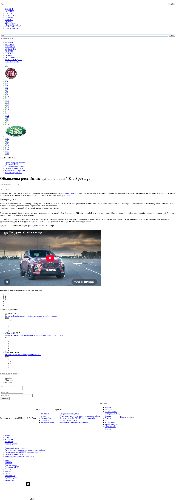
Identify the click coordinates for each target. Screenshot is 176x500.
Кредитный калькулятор (69, 414)
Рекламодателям (47, 422)
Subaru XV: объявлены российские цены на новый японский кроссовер (34, 335)
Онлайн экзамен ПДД (68, 420)
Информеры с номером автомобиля (74, 422)
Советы (108, 416)
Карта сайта (46, 418)
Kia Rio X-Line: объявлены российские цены (23, 355)
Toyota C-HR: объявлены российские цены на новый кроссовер (31, 316)
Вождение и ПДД (112, 414)
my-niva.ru (45, 414)
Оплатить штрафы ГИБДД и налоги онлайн (77, 418)
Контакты (45, 420)
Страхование (110, 427)
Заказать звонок (6, 38)
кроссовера (69, 193)
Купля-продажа (111, 425)
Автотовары (110, 422)
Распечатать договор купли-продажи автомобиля (80, 416)
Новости (108, 429)
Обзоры (108, 420)
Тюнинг (108, 407)
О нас (43, 416)
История (108, 409)
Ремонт (108, 418)
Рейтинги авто (111, 412)
